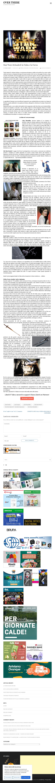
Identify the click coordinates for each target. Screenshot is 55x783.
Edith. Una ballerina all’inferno (11, 689)
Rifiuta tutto (17, 777)
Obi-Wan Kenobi (38, 404)
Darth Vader (8, 404)
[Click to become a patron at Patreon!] (27, 400)
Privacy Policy (48, 779)
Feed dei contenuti (7, 709)
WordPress (41, 779)
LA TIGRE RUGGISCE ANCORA (9, 685)
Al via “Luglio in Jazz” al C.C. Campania (12, 411)
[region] (17, 772)
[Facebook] (3, 465)
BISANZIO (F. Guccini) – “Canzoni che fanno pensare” (22, 734)
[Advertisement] (27, 16)
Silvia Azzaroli (6, 722)
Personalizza (8, 777)
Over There (11, 2)
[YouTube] (6, 465)
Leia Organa (17, 404)
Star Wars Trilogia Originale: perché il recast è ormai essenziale (19, 729)
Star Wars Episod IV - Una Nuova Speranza (14, 406)
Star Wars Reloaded (32, 406)
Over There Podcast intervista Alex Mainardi (14, 692)
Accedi (5, 705)
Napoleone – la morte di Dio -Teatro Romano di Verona (26, 737)
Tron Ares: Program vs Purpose (11, 695)
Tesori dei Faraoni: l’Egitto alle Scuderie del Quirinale (16, 698)
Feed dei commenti (7, 712)
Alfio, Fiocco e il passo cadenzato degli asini (23, 722)
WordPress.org (7, 715)
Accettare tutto (26, 777)
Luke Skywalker (27, 404)
